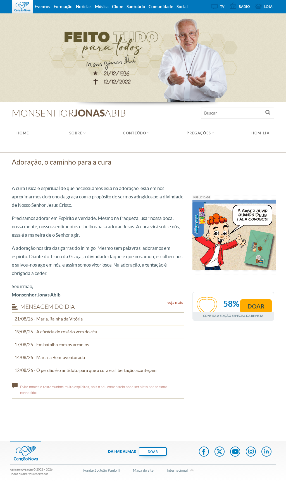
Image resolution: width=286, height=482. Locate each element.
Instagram (250, 452)
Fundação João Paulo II (101, 470)
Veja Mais (175, 302)
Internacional (177, 470)
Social (182, 6)
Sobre (76, 133)
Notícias (84, 6)
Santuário (136, 6)
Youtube (235, 452)
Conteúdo (134, 133)
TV (222, 6)
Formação (63, 6)
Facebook (203, 452)
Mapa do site (143, 470)
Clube (117, 6)
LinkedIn (266, 452)
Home (22, 133)
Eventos (42, 6)
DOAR (153, 451)
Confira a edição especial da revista (233, 315)
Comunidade (161, 6)
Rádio (244, 6)
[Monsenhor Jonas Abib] (143, 57)
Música (102, 6)
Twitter (219, 452)
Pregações (199, 133)
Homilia (260, 133)
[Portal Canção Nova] (22, 6)
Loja (268, 6)
